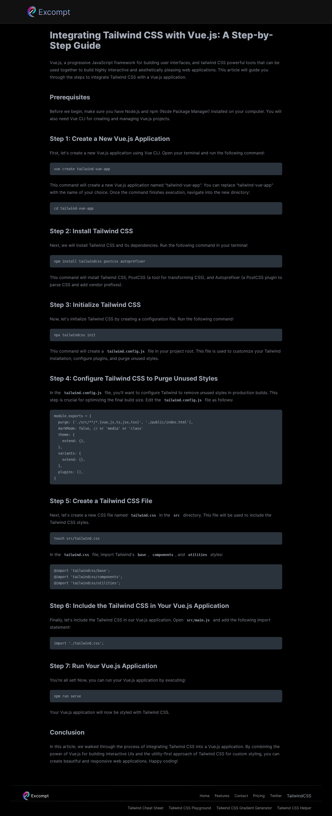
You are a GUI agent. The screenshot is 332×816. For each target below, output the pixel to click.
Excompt (40, 795)
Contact (241, 796)
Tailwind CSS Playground (190, 808)
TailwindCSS (299, 795)
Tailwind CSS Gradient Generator (244, 808)
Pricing (259, 796)
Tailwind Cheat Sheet (145, 808)
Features (222, 796)
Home (205, 796)
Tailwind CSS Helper (294, 808)
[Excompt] (31, 11)
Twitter (276, 796)
